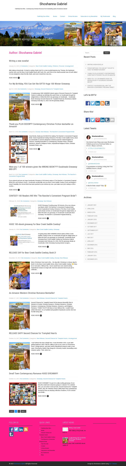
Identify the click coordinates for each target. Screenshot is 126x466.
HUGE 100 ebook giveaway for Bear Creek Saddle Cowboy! (35, 224)
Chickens (55, 66)
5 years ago (92, 152)
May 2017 (90, 237)
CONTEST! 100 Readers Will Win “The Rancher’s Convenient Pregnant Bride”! (42, 195)
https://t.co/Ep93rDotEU (96, 148)
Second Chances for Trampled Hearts (52, 89)
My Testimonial (105, 16)
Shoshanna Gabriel (19, 463)
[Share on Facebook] (88, 120)
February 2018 (92, 216)
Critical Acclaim (73, 16)
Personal (61, 66)
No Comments (22, 89)
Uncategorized (69, 66)
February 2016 (92, 252)
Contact (62, 16)
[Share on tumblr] (107, 120)
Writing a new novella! (19, 61)
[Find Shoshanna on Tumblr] (107, 103)
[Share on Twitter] (92, 120)
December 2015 (92, 259)
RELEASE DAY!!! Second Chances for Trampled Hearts (33, 333)
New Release (45, 131)
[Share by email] (112, 120)
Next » (23, 411)
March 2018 (91, 212)
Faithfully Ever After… (43, 16)
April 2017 (90, 241)
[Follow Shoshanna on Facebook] (88, 103)
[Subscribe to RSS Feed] (102, 103)
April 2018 (90, 208)
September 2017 (92, 230)
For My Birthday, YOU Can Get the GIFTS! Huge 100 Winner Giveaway (39, 83)
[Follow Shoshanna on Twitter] (92, 103)
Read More (14, 78)
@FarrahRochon (94, 163)
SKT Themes (113, 463)
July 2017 (90, 234)
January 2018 (91, 219)
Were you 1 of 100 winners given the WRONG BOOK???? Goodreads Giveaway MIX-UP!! (43, 168)
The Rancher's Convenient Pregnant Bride (61, 131)
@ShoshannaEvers (100, 139)
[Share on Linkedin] (102, 120)
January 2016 (91, 255)
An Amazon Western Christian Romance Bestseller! (32, 293)
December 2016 (92, 245)
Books (55, 16)
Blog (114, 16)
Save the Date (44, 443)
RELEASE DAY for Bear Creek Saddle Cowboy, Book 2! (32, 252)
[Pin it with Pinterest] (97, 120)
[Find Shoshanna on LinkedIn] (97, 103)
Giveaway (37, 89)
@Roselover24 (93, 183)
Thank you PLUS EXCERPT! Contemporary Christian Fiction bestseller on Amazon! (41, 125)
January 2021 (91, 205)
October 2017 (92, 226)
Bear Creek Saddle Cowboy (44, 66)
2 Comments (24, 66)
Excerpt (38, 131)
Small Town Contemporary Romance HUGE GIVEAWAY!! (33, 373)
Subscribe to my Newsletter (89, 16)
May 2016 (90, 248)
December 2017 (92, 223)
